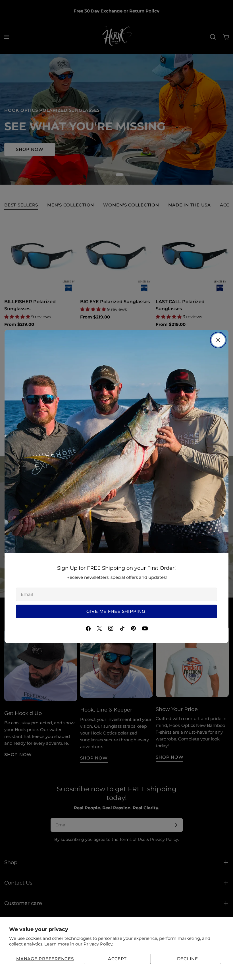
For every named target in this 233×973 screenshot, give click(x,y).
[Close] (218, 340)
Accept (117, 958)
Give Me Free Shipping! (116, 611)
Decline (187, 958)
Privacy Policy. (98, 944)
